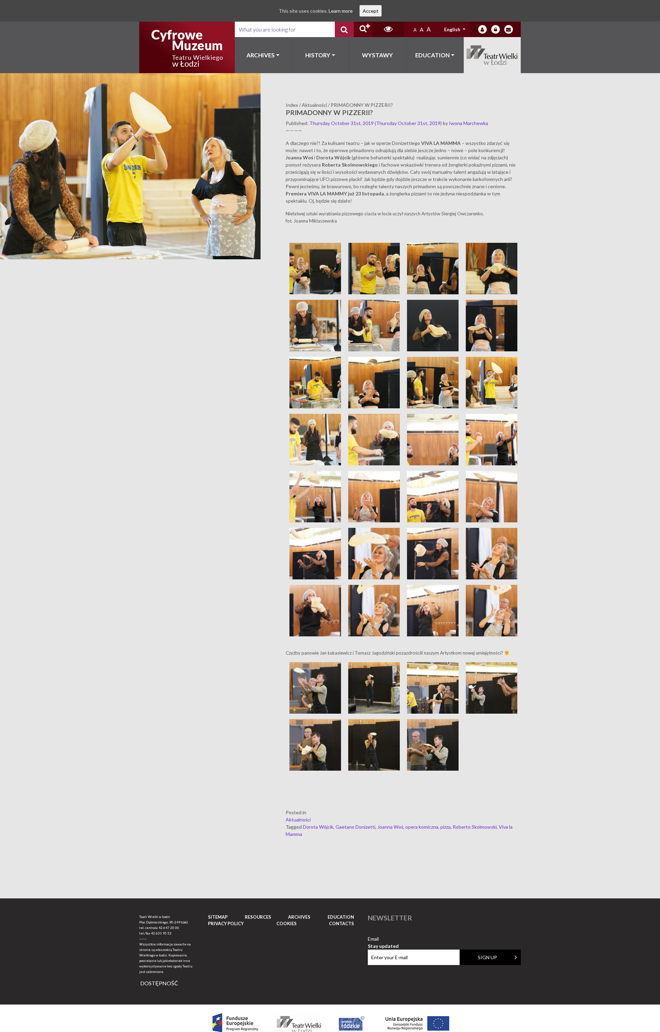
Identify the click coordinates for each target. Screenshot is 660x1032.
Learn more (341, 11)
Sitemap (218, 917)
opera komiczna (421, 827)
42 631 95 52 (161, 933)
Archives (260, 55)
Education (432, 55)
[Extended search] (363, 29)
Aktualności (298, 820)
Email (383, 939)
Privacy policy (226, 923)
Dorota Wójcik (318, 827)
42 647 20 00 (168, 928)
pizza (445, 827)
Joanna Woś (390, 827)
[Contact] (508, 29)
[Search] (344, 29)
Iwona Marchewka (468, 123)
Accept (370, 11)
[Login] (482, 29)
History (317, 55)
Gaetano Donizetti (355, 827)
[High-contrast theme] (388, 29)
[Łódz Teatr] (187, 47)
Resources (258, 917)
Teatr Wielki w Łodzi (492, 55)
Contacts (341, 923)
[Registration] (495, 29)
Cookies (286, 923)
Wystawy (377, 55)
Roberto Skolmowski (475, 827)
